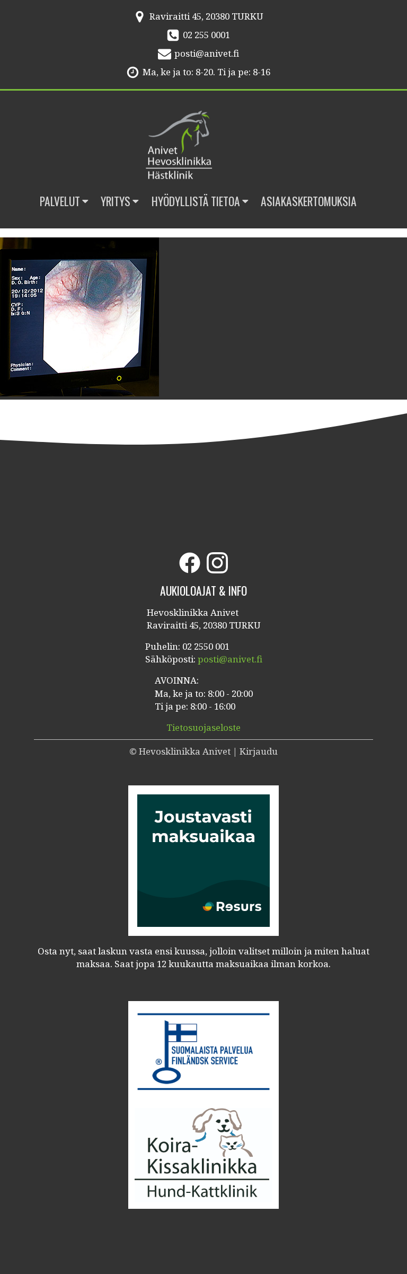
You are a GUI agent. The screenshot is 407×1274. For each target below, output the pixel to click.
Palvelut (60, 201)
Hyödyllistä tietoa (196, 201)
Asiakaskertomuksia (309, 201)
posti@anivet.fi (206, 53)
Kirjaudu (259, 751)
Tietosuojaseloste (203, 727)
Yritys (115, 201)
